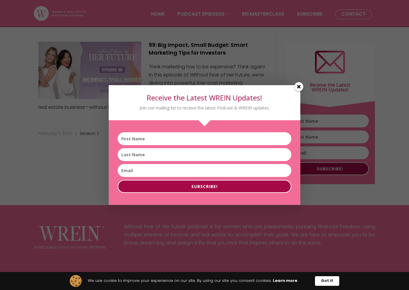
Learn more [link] (285, 281)
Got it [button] (327, 281)
